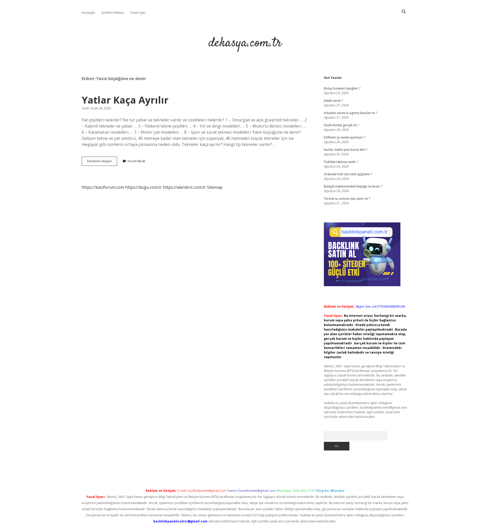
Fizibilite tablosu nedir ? (341, 162)
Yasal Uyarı (138, 12)
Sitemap (215, 187)
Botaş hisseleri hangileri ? (342, 88)
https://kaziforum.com (103, 187)
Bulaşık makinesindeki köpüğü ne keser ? (353, 186)
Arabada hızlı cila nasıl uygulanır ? (348, 174)
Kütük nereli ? (333, 100)
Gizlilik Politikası (112, 12)
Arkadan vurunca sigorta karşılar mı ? (350, 113)
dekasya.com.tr (245, 43)
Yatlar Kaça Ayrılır (125, 99)
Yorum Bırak (136, 161)
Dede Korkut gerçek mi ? (341, 125)
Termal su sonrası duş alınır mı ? (347, 198)
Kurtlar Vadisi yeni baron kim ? (345, 149)
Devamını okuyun (102, 162)
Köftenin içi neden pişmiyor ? (344, 137)
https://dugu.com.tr (143, 187)
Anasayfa (88, 12)
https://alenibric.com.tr (184, 187)
